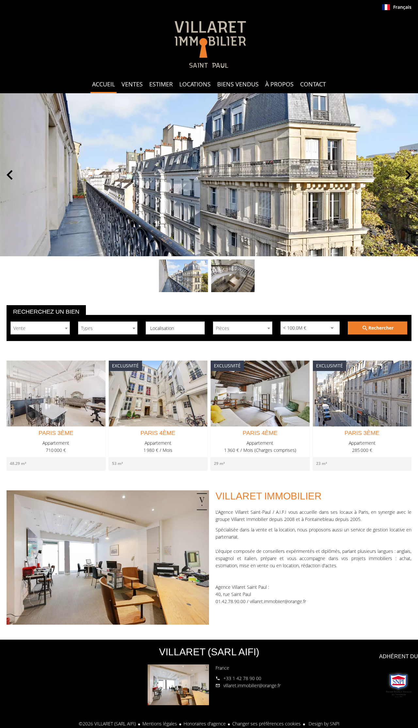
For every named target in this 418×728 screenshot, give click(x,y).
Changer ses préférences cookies (266, 724)
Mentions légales (159, 724)
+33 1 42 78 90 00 (242, 678)
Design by (323, 724)
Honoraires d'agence (205, 724)
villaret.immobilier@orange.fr (252, 685)
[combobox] (40, 327)
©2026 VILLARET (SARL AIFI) (107, 724)
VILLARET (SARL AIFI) (209, 651)
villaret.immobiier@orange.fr (278, 601)
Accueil (209, 43)
